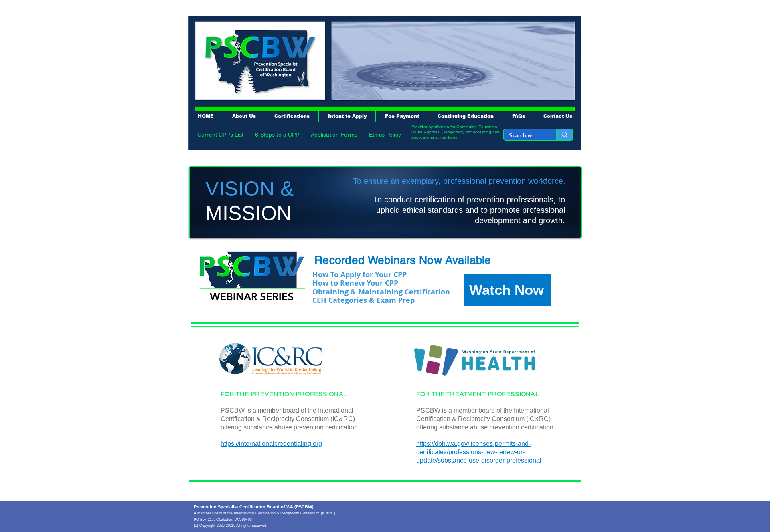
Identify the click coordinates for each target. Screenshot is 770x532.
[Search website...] (564, 134)
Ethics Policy (385, 134)
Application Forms (334, 134)
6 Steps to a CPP (277, 134)
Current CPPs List (221, 134)
